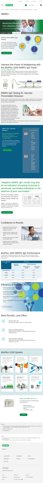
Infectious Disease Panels (17, 33)
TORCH (2, 122)
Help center (6, 461)
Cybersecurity (4, 477)
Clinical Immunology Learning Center (26, 9)
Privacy (3, 479)
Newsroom (18, 458)
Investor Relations (31, 458)
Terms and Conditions (29, 477)
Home (2, 9)
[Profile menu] (36, 5)
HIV (5, 122)
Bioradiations (6, 458)
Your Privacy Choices (17, 479)
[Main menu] (2, 5)
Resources (6, 9)
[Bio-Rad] (5, 445)
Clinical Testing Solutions (14, 9)
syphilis (10, 122)
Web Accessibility (17, 477)
